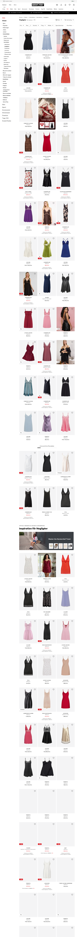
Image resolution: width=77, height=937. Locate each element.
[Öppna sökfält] (73, 9)
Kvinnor (4, 4)
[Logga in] (61, 5)
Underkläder (32, 17)
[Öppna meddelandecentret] (65, 5)
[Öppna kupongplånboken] (57, 5)
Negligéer (46, 17)
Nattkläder (39, 17)
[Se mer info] (28, 60)
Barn (15, 4)
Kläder (25, 17)
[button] (59, 20)
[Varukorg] (74, 5)
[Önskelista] (70, 5)
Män (10, 4)
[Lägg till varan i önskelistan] (35, 31)
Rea (27, 25)
